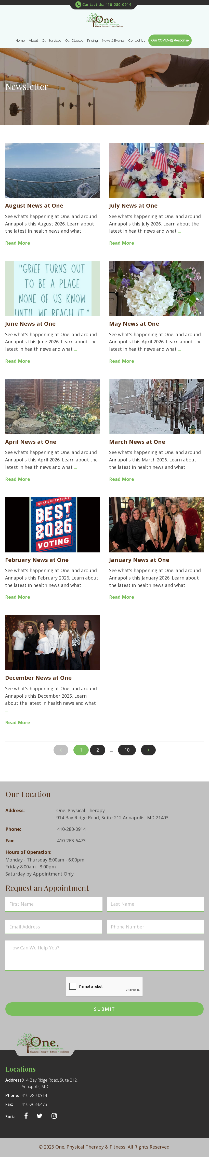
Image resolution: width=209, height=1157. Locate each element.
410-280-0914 (71, 829)
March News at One (137, 441)
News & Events (113, 40)
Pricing (92, 40)
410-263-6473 (71, 840)
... (84, 231)
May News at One (134, 323)
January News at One (139, 559)
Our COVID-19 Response (170, 40)
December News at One (38, 677)
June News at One (30, 323)
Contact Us (136, 40)
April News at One (30, 441)
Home (20, 40)
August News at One (34, 205)
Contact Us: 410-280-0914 (106, 4)
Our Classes (74, 40)
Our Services (51, 40)
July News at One (133, 205)
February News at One (37, 559)
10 (126, 750)
